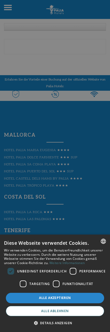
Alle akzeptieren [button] (55, 297)
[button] (55, 323)
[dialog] (55, 283)
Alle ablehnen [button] (55, 311)
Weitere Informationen (67, 263)
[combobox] (103, 241)
